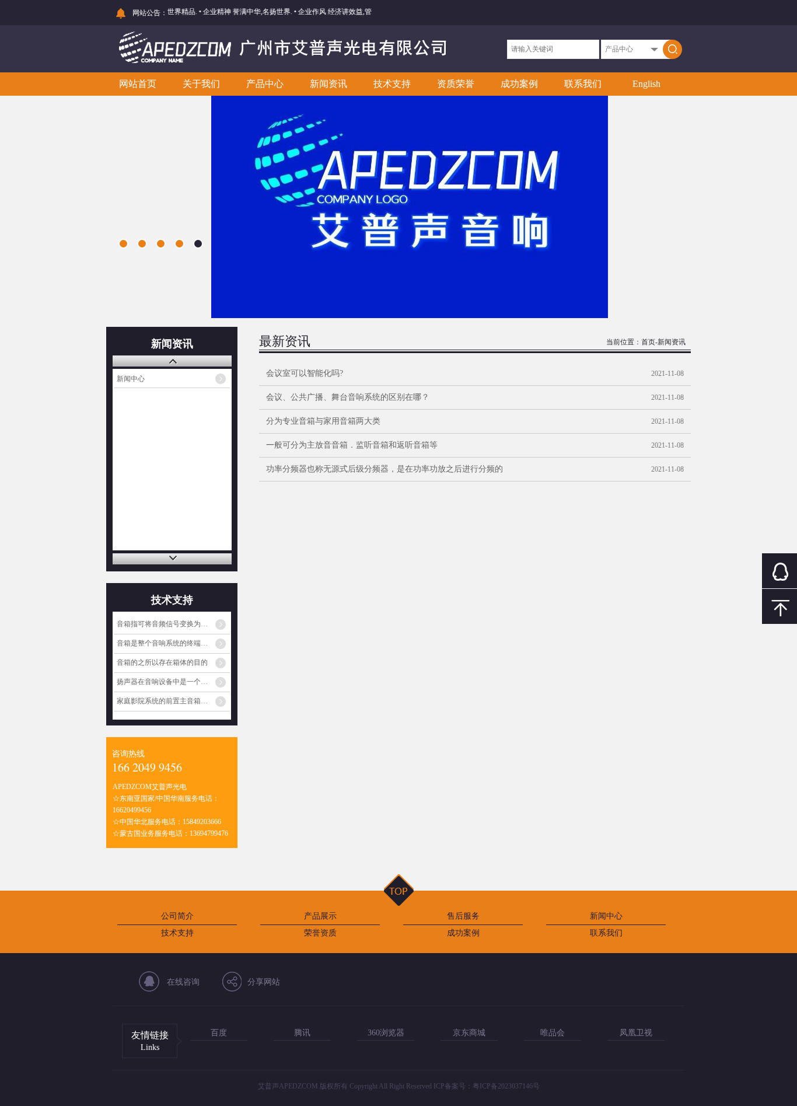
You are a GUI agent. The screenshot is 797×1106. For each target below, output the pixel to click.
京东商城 (469, 1032)
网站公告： (149, 13)
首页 (648, 342)
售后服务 (463, 916)
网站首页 (137, 84)
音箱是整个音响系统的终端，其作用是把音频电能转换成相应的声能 (173, 643)
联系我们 (583, 84)
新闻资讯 (328, 84)
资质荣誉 (455, 84)
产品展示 (320, 916)
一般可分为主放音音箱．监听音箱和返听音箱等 (352, 445)
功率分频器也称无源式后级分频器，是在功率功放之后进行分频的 (384, 469)
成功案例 (519, 84)
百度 (219, 1032)
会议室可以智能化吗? (304, 373)
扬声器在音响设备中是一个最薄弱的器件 (173, 682)
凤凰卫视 (636, 1032)
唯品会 (552, 1032)
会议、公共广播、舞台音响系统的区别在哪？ (347, 397)
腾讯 (302, 1032)
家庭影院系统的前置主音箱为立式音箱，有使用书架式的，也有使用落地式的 (173, 701)
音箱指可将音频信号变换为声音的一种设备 (173, 624)
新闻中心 (131, 379)
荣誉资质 (320, 933)
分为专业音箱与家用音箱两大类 (323, 421)
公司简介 (177, 916)
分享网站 (263, 982)
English (646, 84)
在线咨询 (183, 982)
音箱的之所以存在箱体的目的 (162, 662)
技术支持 (392, 84)
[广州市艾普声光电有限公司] (282, 62)
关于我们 (201, 84)
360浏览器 (386, 1032)
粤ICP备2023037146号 (506, 1086)
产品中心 (265, 84)
